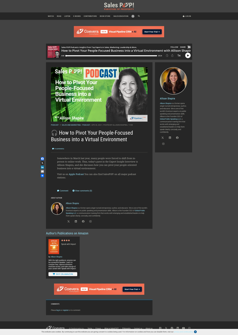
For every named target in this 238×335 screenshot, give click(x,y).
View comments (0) (83, 190)
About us (149, 328)
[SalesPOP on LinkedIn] (76, 221)
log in (58, 310)
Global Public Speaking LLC (170, 119)
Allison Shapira (120, 125)
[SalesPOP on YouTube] (98, 222)
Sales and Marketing (71, 125)
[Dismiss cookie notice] (195, 331)
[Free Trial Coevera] (119, 31)
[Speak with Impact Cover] (53, 246)
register (66, 310)
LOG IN (188, 16)
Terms (90, 328)
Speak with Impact (68, 244)
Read (59, 16)
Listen (67, 16)
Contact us (138, 328)
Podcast (55, 125)
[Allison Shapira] (57, 208)
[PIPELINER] (133, 16)
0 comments (59, 148)
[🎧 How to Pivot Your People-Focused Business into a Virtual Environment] (99, 94)
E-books (77, 16)
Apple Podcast (76, 174)
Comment (64, 190)
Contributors (90, 16)
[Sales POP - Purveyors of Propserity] (119, 6)
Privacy (98, 328)
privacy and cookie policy (183, 332)
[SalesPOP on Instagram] (90, 221)
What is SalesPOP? (111, 328)
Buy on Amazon (64, 274)
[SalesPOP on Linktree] (160, 328)
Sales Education (120, 16)
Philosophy (126, 328)
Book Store (105, 16)
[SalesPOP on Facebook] (83, 221)
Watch (51, 16)
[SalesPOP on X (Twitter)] (68, 221)
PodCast (86, 125)
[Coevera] (57, 328)
